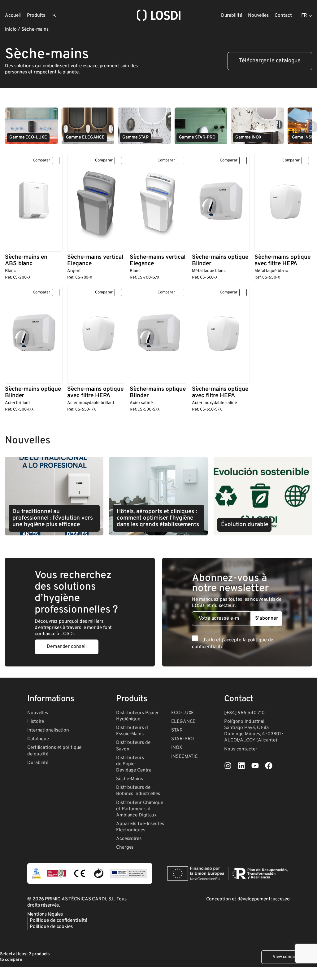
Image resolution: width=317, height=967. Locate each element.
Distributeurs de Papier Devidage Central (134, 764)
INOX (176, 748)
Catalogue (38, 739)
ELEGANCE (183, 722)
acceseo (281, 899)
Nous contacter (240, 749)
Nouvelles (37, 713)
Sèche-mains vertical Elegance (95, 260)
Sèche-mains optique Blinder (220, 260)
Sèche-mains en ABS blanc (26, 260)
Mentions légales (45, 914)
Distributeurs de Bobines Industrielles (138, 791)
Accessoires (128, 839)
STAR (177, 730)
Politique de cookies (51, 927)
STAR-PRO (182, 739)
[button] (270, 61)
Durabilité (37, 763)
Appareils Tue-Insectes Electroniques (140, 827)
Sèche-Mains (129, 779)
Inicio (10, 29)
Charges (124, 847)
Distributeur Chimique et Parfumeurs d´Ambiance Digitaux (139, 809)
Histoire (35, 722)
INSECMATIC (184, 757)
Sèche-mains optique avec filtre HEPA (282, 260)
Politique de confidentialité (58, 920)
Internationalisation (48, 730)
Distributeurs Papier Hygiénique (137, 716)
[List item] (228, 765)
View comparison (289, 957)
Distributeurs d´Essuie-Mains (132, 731)
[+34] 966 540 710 (244, 713)
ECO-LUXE (182, 713)
